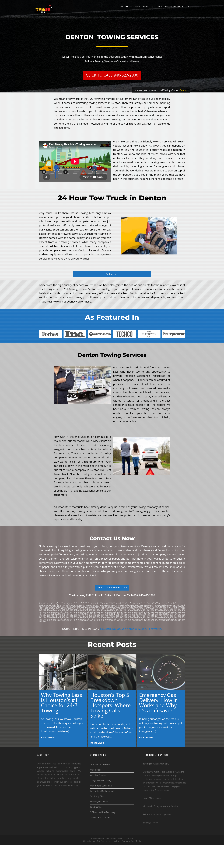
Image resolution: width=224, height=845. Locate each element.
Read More (48, 737)
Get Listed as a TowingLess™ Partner (169, 7)
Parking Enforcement (100, 817)
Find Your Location (132, 7)
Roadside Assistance (100, 764)
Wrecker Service (98, 775)
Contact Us (96, 838)
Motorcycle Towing (99, 801)
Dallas (116, 629)
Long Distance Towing (100, 780)
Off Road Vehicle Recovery (102, 812)
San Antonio (129, 629)
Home (121, 7)
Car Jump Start (97, 796)
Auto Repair (95, 770)
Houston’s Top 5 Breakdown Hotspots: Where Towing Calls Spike (110, 705)
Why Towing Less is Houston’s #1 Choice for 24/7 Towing (61, 702)
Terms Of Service (124, 838)
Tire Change (96, 807)
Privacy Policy (109, 838)
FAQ (151, 7)
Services (145, 7)
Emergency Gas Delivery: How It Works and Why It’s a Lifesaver (158, 702)
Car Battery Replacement (102, 791)
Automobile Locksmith (101, 786)
